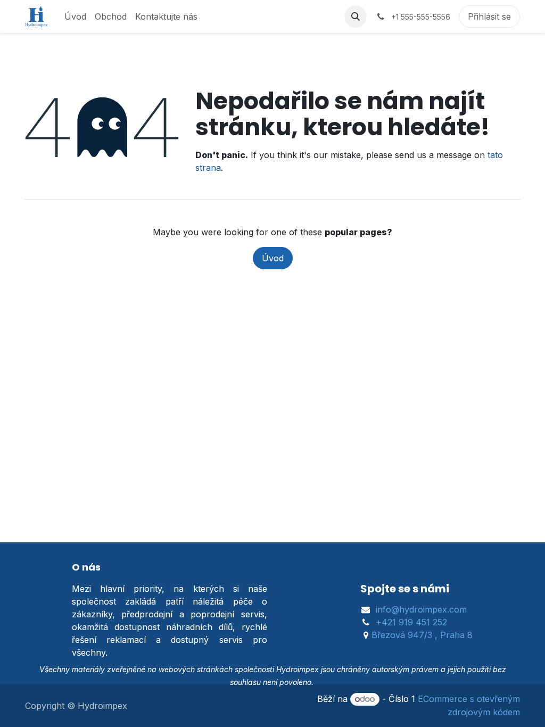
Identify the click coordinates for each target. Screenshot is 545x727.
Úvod (273, 258)
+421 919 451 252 (411, 622)
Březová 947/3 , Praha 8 (422, 635)
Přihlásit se (489, 16)
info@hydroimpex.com (421, 609)
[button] (355, 16)
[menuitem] (75, 16)
